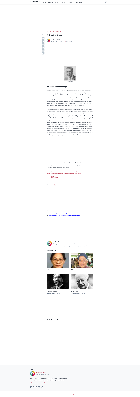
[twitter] (43, 41)
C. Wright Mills (54, 176)
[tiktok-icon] (42, 387)
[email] (43, 53)
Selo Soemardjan (76, 270)
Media (63, 2)
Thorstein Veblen (52, 291)
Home (44, 2)
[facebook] (43, 38)
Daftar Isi (50, 2)
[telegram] (43, 47)
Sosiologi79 (35, 2)
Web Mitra (79, 2)
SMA (56, 2)
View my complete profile (38, 383)
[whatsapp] (43, 44)
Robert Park (74, 291)
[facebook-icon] (31, 387)
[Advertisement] (70, 17)
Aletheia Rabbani (41, 372)
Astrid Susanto (51, 270)
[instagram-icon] (36, 387)
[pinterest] (43, 50)
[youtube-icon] (39, 387)
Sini (55, 185)
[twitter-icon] (33, 387)
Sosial (70, 2)
